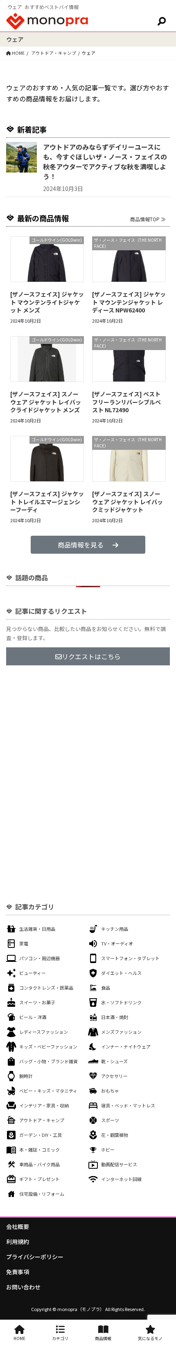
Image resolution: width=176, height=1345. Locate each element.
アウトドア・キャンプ (41, 1120)
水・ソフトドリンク (121, 1002)
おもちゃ (110, 1090)
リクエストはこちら (91, 656)
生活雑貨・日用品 (37, 928)
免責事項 (17, 1272)
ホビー (108, 1149)
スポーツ (110, 1120)
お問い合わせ (23, 1287)
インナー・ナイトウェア (126, 1046)
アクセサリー (114, 1076)
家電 (23, 943)
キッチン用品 (114, 928)
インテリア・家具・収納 (44, 1105)
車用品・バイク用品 (39, 1164)
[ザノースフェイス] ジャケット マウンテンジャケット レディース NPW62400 (129, 302)
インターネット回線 (121, 1179)
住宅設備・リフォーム (41, 1193)
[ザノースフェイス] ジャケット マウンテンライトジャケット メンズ (47, 302)
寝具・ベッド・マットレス (128, 1105)
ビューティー (32, 973)
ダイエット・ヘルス (121, 973)
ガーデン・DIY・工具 (40, 1135)
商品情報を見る (81, 545)
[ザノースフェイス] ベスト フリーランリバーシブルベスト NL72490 (126, 402)
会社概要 (17, 1226)
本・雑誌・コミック (39, 1149)
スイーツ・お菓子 (37, 1002)
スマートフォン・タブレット (130, 958)
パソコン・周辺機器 (39, 958)
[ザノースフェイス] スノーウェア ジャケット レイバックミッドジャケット (127, 501)
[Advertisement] (88, 769)
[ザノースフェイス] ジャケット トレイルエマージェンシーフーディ (47, 501)
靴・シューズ (114, 1061)
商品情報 (103, 1338)
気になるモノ (150, 1338)
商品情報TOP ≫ (148, 219)
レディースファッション (43, 1031)
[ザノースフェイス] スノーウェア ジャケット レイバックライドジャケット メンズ (45, 402)
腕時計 (26, 1076)
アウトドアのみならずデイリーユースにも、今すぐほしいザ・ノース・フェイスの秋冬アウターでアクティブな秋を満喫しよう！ (105, 161)
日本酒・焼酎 (114, 1017)
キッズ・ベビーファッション (48, 1046)
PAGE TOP (163, 1297)
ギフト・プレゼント (39, 1179)
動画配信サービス (119, 1164)
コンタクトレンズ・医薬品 (46, 987)
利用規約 (17, 1241)
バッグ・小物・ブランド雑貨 (48, 1061)
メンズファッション (121, 1031)
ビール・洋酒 (32, 1017)
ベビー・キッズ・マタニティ (48, 1090)
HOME (19, 1338)
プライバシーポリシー (34, 1257)
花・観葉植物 (114, 1135)
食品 (105, 987)
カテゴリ (60, 1338)
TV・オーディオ (117, 943)
